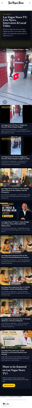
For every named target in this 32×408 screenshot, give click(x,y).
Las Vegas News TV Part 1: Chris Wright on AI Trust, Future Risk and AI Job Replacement (15, 224)
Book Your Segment (9, 385)
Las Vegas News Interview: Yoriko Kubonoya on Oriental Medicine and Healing (14, 352)
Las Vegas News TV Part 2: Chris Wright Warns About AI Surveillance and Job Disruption (15, 190)
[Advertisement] (16, 44)
